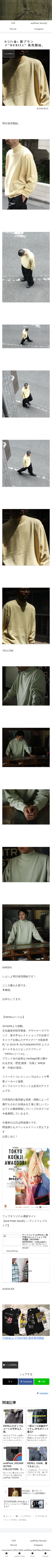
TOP (14, 1541)
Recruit (13, 1545)
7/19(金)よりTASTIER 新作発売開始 (23, 1338)
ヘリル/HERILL (11, 1365)
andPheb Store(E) (38, 1541)
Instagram (38, 1545)
